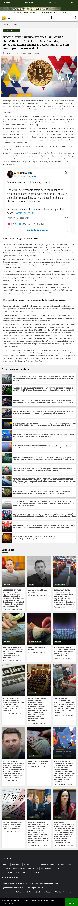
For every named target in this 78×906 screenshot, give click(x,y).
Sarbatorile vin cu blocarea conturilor (37, 591)
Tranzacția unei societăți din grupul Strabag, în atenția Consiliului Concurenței (30, 883)
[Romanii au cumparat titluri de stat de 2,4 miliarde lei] (39, 743)
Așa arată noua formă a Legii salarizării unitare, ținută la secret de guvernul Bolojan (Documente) (37, 892)
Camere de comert (47, 864)
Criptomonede (19, 868)
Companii (6, 868)
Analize (6, 864)
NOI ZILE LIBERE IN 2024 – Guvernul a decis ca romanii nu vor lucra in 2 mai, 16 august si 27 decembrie (13, 825)
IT (58, 868)
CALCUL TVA (52, 2)
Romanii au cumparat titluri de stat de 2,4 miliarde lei (38, 762)
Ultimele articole (10, 550)
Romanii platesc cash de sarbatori (37, 648)
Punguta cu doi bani (11, 873)
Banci (34, 864)
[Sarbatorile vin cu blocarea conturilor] (39, 571)
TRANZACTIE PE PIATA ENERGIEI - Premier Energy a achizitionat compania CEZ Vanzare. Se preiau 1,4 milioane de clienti (64, 651)
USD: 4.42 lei (7, 2)
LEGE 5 (73, 2)
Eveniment (16, 864)
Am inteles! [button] (71, 902)
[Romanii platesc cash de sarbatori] (39, 629)
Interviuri (26, 873)
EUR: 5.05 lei (29, 2)
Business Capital (48, 868)
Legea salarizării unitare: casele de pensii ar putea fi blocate (23, 888)
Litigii (26, 864)
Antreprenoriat (65, 864)
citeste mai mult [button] (7, 903)
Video (36, 873)
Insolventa (33, 868)
